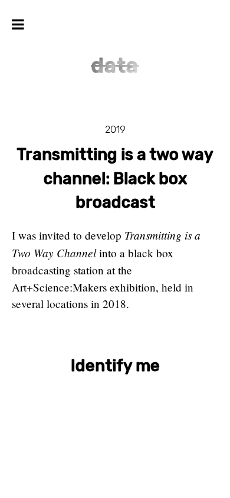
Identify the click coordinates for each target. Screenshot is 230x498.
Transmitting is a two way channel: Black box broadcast (115, 178)
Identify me (115, 365)
